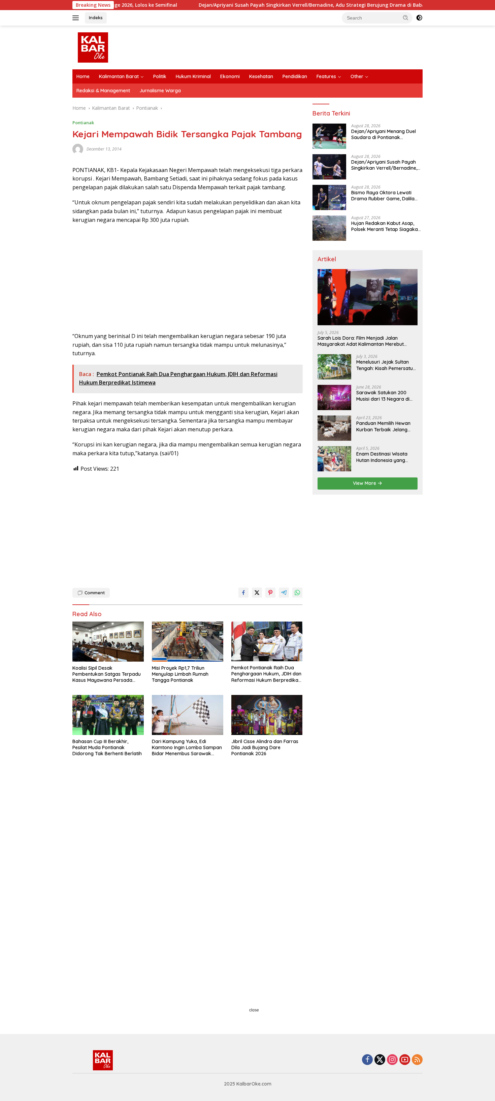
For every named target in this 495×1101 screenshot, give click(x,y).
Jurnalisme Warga (160, 91)
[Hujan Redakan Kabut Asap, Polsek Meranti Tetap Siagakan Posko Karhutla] (329, 228)
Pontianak (83, 123)
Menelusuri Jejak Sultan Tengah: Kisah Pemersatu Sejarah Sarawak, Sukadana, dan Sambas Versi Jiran (384, 365)
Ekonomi (230, 76)
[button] (405, 17)
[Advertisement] (187, 278)
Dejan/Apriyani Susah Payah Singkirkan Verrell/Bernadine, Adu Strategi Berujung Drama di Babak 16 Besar (289, 5)
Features (326, 76)
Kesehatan (261, 76)
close (254, 1010)
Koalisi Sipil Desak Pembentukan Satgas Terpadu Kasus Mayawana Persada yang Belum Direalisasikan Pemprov (106, 674)
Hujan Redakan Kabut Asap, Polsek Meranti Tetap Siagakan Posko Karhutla (386, 226)
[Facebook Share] (243, 593)
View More (365, 483)
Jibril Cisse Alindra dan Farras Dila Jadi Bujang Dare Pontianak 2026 (264, 747)
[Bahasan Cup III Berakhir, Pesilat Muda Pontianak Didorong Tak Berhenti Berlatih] (108, 715)
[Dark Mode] (419, 18)
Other (357, 76)
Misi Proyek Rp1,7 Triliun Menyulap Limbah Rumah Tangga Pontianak (180, 674)
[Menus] (76, 18)
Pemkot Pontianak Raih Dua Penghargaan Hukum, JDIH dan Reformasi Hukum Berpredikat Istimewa (266, 674)
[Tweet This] (257, 593)
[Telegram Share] (284, 593)
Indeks (96, 17)
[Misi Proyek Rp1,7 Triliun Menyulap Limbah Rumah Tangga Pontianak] (187, 642)
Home (83, 76)
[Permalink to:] (77, 148)
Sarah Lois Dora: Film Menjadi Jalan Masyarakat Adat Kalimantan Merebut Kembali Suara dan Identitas (361, 341)
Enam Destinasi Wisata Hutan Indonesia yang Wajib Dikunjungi (381, 457)
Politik (159, 76)
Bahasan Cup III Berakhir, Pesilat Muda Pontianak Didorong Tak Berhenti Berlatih (107, 747)
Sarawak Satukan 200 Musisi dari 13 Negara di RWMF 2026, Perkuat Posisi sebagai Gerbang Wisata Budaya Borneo (386, 396)
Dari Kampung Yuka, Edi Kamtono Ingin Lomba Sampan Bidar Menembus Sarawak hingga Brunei (187, 747)
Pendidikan (295, 76)
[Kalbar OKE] (118, 47)
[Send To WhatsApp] (297, 593)
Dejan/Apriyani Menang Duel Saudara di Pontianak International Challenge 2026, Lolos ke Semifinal (383, 134)
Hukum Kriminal (193, 76)
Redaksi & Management (103, 91)
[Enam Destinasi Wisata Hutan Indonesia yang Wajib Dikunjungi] (334, 458)
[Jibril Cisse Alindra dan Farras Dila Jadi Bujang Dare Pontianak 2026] (267, 715)
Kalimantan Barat (119, 76)
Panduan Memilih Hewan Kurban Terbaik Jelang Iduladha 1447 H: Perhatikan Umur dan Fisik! (386, 426)
